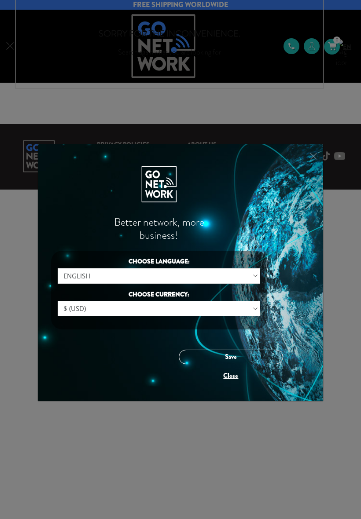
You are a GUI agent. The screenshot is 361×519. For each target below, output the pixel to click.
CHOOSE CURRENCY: (159, 294)
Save (231, 357)
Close (230, 375)
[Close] (313, 156)
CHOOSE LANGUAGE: (159, 261)
